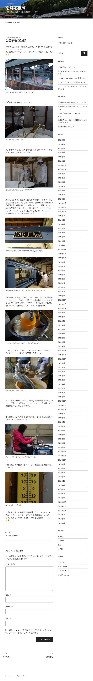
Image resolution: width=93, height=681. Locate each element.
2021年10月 (62, 359)
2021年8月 (62, 367)
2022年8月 (62, 317)
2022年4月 (62, 334)
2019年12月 (62, 451)
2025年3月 (62, 195)
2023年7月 (62, 270)
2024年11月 (62, 207)
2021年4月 (62, 384)
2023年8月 (62, 266)
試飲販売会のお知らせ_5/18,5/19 (70, 113)
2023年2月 (62, 291)
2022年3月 (62, 338)
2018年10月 (62, 510)
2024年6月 (62, 228)
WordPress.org (63, 575)
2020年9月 (62, 414)
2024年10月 (62, 211)
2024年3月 (62, 241)
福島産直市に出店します (66, 67)
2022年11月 (62, 304)
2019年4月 (62, 485)
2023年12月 (62, 249)
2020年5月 (62, 430)
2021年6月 (62, 376)
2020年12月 (62, 401)
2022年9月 (62, 312)
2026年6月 (62, 144)
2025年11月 (62, 165)
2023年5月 (62, 279)
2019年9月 (62, 464)
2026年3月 (62, 157)
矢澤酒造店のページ (12, 23)
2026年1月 (62, 161)
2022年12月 (62, 300)
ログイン (61, 562)
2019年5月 (62, 481)
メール (9, 607)
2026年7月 (62, 140)
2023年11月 (62, 254)
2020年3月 (62, 439)
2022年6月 (62, 325)
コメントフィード (64, 571)
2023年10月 (62, 258)
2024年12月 (62, 203)
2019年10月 (62, 460)
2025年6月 (62, 182)
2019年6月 (62, 477)
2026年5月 (62, 148)
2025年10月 (62, 169)
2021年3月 (62, 388)
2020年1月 (62, 447)
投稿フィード (62, 566)
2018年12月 (62, 502)
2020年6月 (62, 426)
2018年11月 (62, 506)
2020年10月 (62, 409)
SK (20, 37)
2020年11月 (62, 405)
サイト (8, 618)
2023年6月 (62, 275)
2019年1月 (62, 498)
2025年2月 (62, 199)
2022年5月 (62, 329)
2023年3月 (62, 287)
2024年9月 (62, 216)
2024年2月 (62, 245)
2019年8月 (62, 468)
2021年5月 (62, 380)
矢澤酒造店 (15, 535)
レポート (61, 540)
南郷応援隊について (65, 43)
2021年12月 (62, 350)
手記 (10, 532)
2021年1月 (62, 397)
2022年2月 (62, 342)
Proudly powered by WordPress (16, 676)
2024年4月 (62, 237)
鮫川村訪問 (62, 127)
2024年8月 (62, 220)
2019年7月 (62, 472)
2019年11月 (62, 456)
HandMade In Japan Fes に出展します (72, 78)
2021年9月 (62, 363)
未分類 (60, 549)
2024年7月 (62, 224)
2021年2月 (62, 393)
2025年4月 (62, 190)
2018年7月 (62, 523)
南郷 (10, 535)
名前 (8, 595)
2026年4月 (62, 152)
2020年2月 (62, 443)
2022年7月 (62, 321)
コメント (10, 564)
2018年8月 (62, 519)
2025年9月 (62, 174)
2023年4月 (62, 283)
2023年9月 (62, 262)
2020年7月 (62, 422)
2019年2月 (62, 494)
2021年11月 (62, 355)
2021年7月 (62, 371)
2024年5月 (62, 233)
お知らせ (61, 536)
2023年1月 (62, 296)
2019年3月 (62, 489)
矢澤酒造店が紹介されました (68, 102)
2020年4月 (62, 435)
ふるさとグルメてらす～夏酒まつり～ (71, 82)
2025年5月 (62, 186)
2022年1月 (62, 346)
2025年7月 (62, 178)
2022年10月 (62, 308)
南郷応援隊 (15, 8)
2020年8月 (62, 418)
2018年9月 (62, 515)
